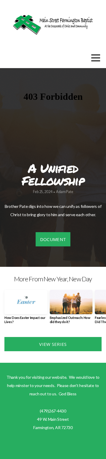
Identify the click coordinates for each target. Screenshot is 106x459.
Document (53, 239)
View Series (53, 344)
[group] (25, 309)
